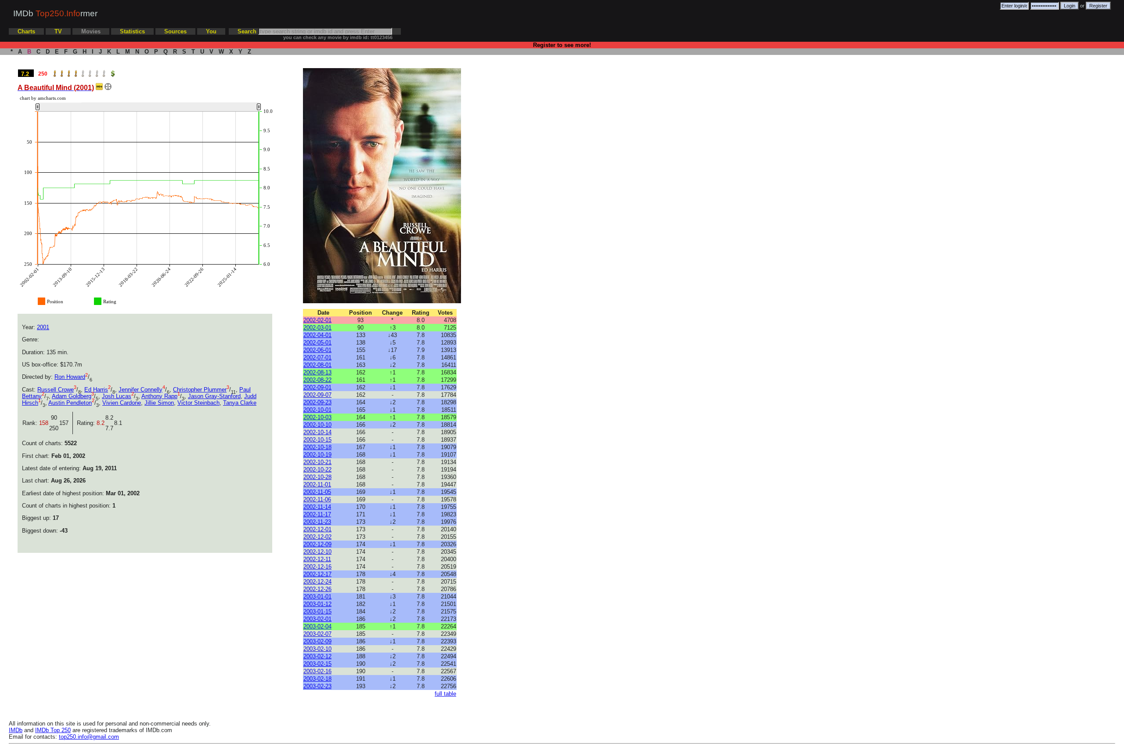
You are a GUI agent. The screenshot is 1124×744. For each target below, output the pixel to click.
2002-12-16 (317, 566)
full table (445, 693)
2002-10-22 (317, 469)
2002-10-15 (317, 439)
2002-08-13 (317, 372)
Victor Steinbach (198, 402)
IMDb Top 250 (53, 730)
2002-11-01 (317, 484)
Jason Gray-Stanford (214, 396)
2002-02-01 (317, 320)
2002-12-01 (317, 529)
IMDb (15, 730)
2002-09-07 (317, 395)
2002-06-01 (317, 350)
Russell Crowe (55, 389)
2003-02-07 (317, 634)
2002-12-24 (317, 581)
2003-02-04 (317, 626)
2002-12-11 (317, 559)
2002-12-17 (317, 574)
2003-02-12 (317, 656)
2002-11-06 (317, 499)
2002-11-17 (317, 514)
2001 (43, 327)
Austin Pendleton (70, 402)
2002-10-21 (317, 462)
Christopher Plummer (200, 389)
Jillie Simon (159, 402)
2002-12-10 (317, 551)
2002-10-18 (317, 447)
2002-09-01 (317, 387)
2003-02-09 (317, 641)
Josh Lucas (116, 396)
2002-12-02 (317, 537)
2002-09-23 (317, 402)
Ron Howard (69, 377)
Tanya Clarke (239, 402)
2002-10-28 (317, 477)
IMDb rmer (55, 13)
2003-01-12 (317, 604)
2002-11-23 (317, 522)
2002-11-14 (317, 507)
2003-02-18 (317, 678)
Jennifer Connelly (140, 389)
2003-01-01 (317, 596)
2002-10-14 (317, 432)
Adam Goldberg (71, 396)
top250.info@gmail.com (89, 736)
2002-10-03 (317, 417)
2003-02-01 (317, 619)
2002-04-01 (317, 335)
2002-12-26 (317, 589)
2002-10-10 (317, 424)
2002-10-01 (317, 409)
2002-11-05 (317, 492)
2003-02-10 (317, 649)
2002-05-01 (317, 342)
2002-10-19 (317, 454)
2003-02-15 (317, 664)
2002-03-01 (317, 327)
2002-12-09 (317, 544)
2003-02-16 (317, 671)
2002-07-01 (317, 357)
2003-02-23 (317, 686)
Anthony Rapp (159, 396)
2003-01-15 (317, 611)
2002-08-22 (317, 380)
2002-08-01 (317, 365)
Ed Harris (96, 389)
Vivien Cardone (121, 402)
